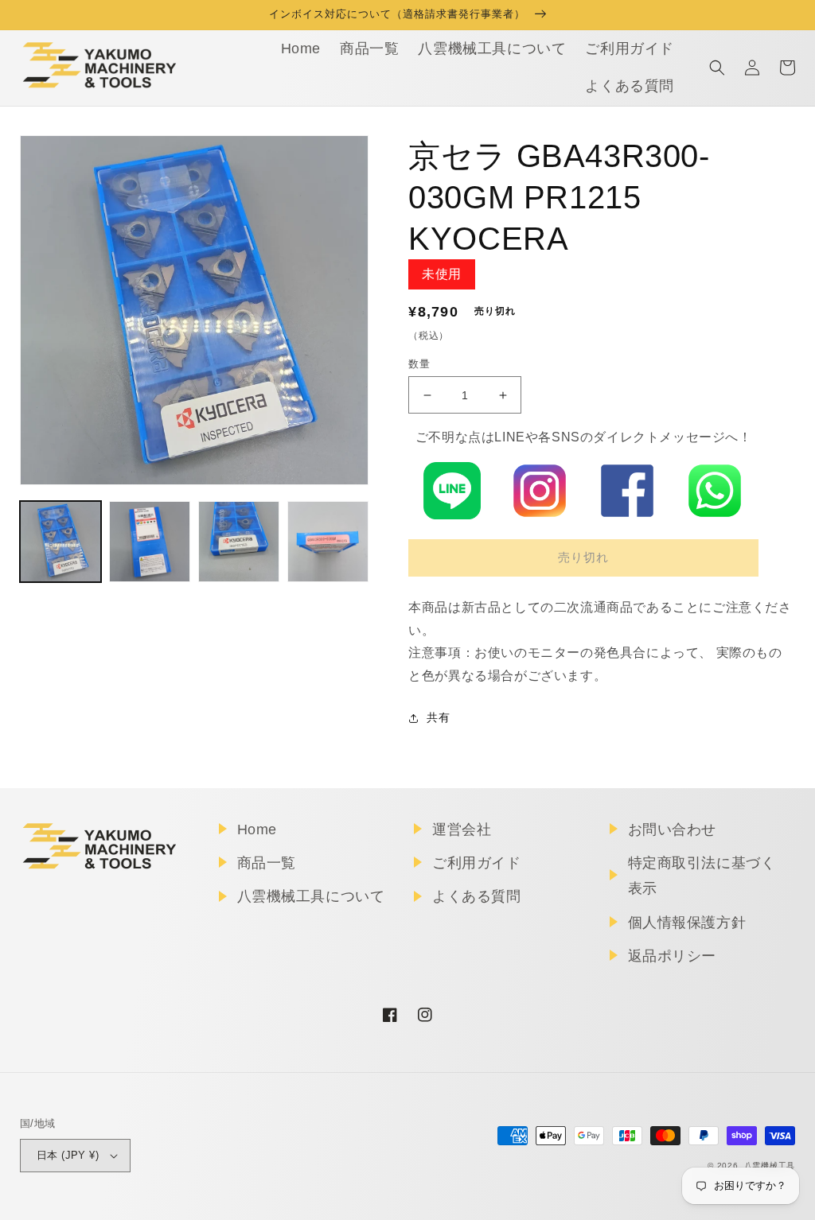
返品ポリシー (672, 956)
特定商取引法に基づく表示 (702, 875)
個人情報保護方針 (687, 923)
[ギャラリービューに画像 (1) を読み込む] (60, 541)
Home (257, 829)
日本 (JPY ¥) (68, 1155)
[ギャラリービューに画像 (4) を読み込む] (328, 541)
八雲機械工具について (311, 896)
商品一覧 (266, 863)
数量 (419, 364)
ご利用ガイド (476, 863)
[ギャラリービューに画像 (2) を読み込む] (149, 541)
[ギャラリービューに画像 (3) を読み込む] (238, 541)
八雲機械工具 (769, 1165)
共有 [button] (438, 717)
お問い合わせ (672, 829)
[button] (717, 67)
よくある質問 (476, 896)
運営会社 (461, 829)
